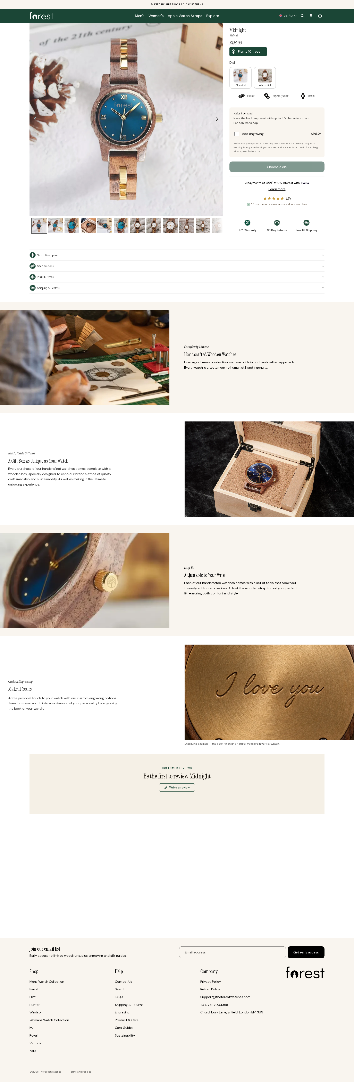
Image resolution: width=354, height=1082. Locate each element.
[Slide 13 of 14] (203, 225)
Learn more (277, 189)
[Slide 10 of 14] (153, 225)
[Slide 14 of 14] (219, 225)
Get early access (306, 952)
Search (120, 989)
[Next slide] (218, 119)
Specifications (45, 266)
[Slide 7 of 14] (121, 225)
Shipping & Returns (48, 288)
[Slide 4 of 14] (72, 225)
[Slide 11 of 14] (170, 225)
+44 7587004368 (214, 1005)
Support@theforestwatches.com (225, 997)
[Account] (310, 15)
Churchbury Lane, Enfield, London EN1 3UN (231, 1012)
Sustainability (125, 1035)
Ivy (32, 1028)
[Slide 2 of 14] (55, 225)
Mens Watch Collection (47, 981)
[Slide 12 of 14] (186, 225)
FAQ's (119, 997)
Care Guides (124, 1028)
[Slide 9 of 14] (137, 225)
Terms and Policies (80, 1071)
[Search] (302, 15)
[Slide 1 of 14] (39, 225)
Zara (33, 1051)
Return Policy (210, 989)
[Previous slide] (34, 119)
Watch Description (47, 255)
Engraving (122, 1012)
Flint (33, 997)
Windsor (36, 1012)
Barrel (34, 989)
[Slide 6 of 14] (104, 225)
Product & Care (126, 1020)
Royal (33, 1035)
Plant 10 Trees (45, 277)
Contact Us (123, 981)
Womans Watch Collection (49, 1020)
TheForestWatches (50, 1071)
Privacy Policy (210, 981)
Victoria (35, 1043)
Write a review (179, 787)
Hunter (35, 1005)
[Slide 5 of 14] (88, 225)
